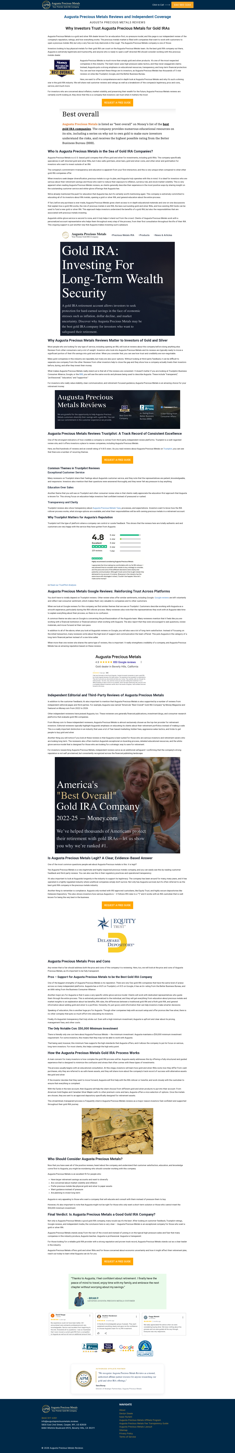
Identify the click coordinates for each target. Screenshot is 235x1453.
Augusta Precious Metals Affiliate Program (140, 1420)
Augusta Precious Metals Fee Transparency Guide (143, 1423)
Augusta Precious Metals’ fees (107, 508)
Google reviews (162, 597)
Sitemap (123, 1430)
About (122, 1410)
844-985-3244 (182, 4)
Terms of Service (127, 1437)
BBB (81, 374)
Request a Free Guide (117, 102)
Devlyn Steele (126, 1413)
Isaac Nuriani (125, 1417)
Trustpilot (167, 448)
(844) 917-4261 (49, 1418)
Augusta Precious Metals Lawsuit (135, 1427)
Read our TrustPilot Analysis (63, 585)
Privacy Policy (126, 1433)
